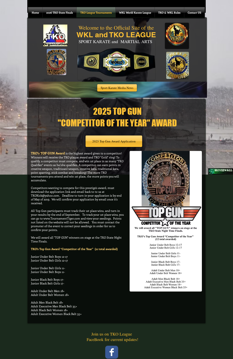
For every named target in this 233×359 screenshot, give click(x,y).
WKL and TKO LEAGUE (116, 34)
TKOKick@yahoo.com (45, 195)
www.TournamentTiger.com (61, 218)
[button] (117, 87)
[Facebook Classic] (111, 352)
